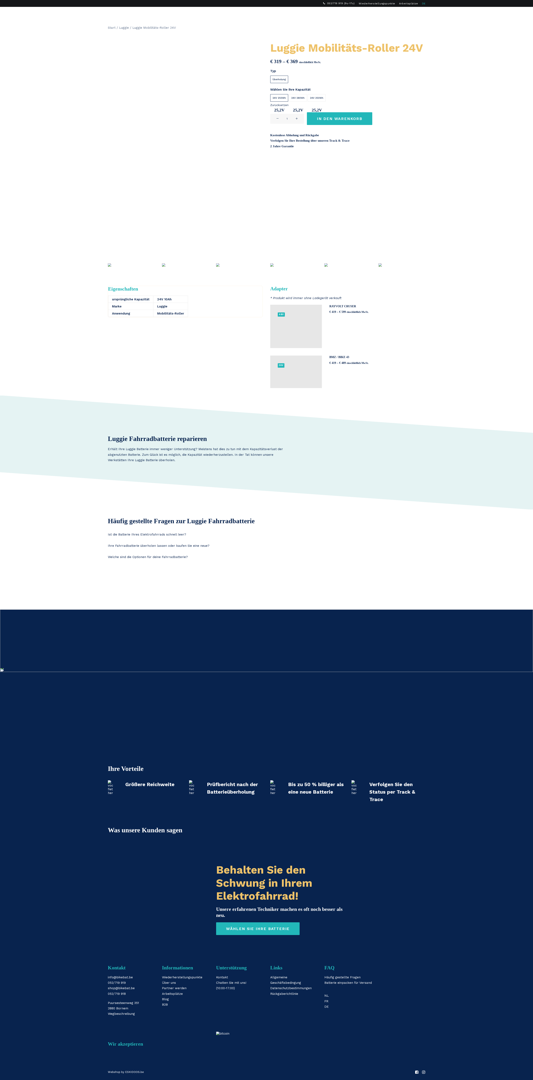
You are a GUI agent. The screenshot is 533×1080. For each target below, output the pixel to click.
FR (326, 1001)
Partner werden (174, 988)
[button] (410, 14)
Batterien (201, 14)
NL (326, 996)
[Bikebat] (111, 14)
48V (281, 314)
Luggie (124, 28)
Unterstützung (312, 14)
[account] (416, 14)
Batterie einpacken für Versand (348, 983)
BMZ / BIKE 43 (339, 357)
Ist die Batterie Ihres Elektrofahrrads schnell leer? (147, 534)
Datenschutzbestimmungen (291, 988)
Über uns (169, 983)
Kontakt (222, 977)
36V (281, 365)
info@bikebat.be (120, 977)
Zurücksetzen (279, 105)
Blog (165, 999)
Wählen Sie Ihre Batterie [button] (258, 928)
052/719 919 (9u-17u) (341, 3)
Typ (273, 71)
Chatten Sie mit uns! (231, 983)
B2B (337, 14)
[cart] (422, 14)
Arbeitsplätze (408, 3)
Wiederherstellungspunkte (377, 3)
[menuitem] (339, 3)
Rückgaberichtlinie (284, 994)
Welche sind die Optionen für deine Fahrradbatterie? (148, 557)
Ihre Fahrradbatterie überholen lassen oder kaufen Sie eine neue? (158, 546)
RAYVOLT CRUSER (342, 306)
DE (424, 3)
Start (112, 28)
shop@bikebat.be (121, 988)
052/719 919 (117, 983)
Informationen (279, 14)
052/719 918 (117, 994)
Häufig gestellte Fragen (342, 977)
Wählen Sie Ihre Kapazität (290, 89)
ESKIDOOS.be (134, 1072)
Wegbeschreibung (121, 1014)
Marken (252, 14)
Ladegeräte (227, 14)
